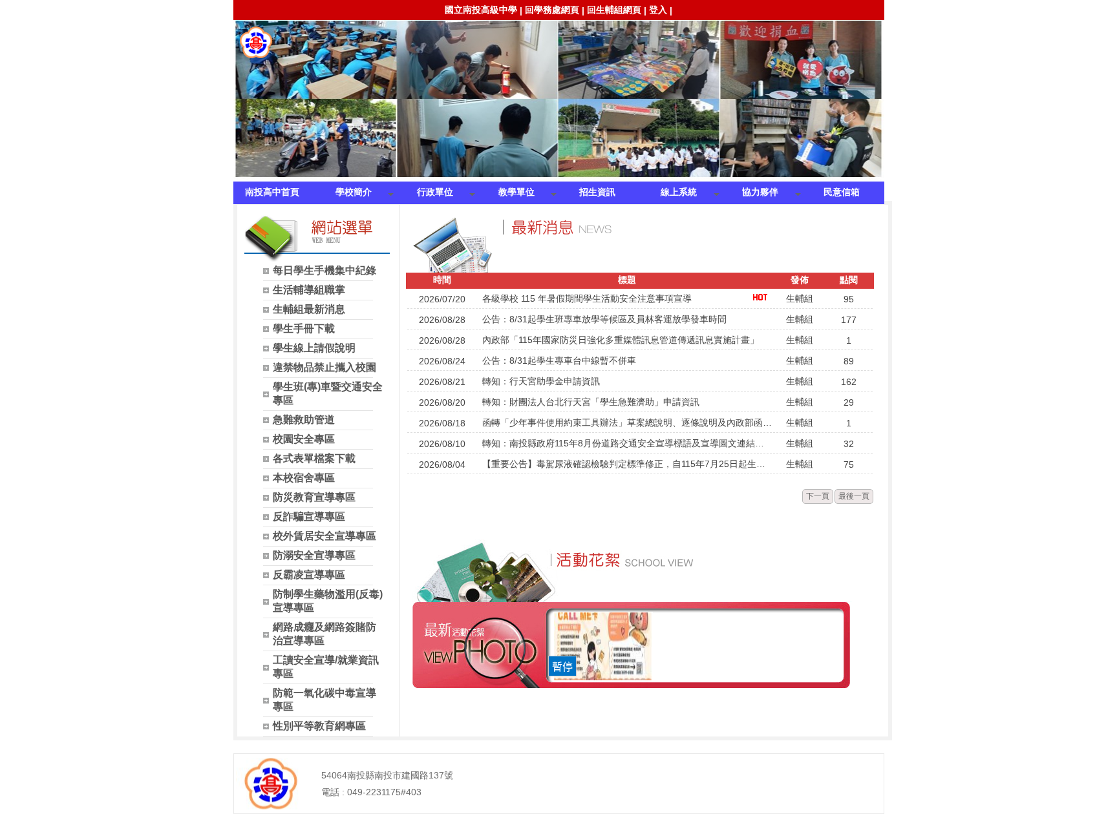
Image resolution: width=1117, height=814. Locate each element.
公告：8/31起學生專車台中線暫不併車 (559, 360)
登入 (658, 10)
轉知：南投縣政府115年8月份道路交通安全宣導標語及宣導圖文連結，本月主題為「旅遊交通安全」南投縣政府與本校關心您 (627, 443)
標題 (627, 280)
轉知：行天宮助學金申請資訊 (541, 381)
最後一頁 (853, 496)
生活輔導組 (256, 42)
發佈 (800, 280)
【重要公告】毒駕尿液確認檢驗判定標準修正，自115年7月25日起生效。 (627, 464)
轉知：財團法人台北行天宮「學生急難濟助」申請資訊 (590, 402)
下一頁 (817, 496)
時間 (442, 280)
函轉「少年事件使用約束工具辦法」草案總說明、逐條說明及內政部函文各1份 (627, 422)
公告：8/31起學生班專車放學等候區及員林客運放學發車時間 (604, 319)
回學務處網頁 (552, 10)
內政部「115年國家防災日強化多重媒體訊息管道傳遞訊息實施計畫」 (620, 340)
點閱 (849, 280)
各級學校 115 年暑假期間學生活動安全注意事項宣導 (587, 298)
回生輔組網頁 (614, 10)
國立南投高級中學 (481, 10)
